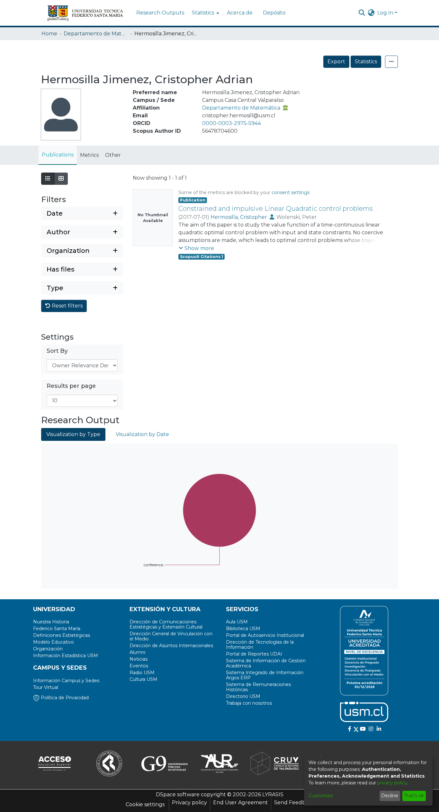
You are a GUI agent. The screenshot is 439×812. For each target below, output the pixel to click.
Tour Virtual (45, 687)
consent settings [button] (290, 192)
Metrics (89, 155)
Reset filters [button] (66, 306)
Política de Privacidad (64, 697)
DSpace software (178, 794)
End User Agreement (240, 802)
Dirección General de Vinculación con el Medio (171, 636)
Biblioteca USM (243, 628)
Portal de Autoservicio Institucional (265, 635)
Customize (321, 796)
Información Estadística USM (65, 655)
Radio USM (142, 672)
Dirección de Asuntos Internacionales (171, 645)
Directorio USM (243, 696)
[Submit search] (362, 13)
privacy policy (392, 783)
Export (336, 61)
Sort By (57, 350)
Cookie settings (145, 804)
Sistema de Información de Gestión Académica (266, 663)
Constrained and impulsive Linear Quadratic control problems (275, 208)
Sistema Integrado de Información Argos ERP (264, 675)
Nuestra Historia (51, 622)
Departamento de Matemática (96, 34)
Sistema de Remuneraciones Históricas (258, 687)
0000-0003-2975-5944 (231, 123)
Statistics (366, 61)
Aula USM (237, 622)
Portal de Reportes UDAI (254, 654)
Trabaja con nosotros (249, 703)
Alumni (137, 652)
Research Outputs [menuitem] (160, 13)
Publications (58, 155)
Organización (48, 649)
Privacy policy (189, 802)
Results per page (71, 385)
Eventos (139, 666)
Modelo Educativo (53, 642)
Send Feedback (294, 802)
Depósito (274, 13)
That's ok (414, 796)
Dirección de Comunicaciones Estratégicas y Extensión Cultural (166, 624)
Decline (389, 796)
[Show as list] (48, 179)
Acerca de (240, 13)
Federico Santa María (56, 628)
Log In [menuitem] (385, 13)
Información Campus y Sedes (66, 680)
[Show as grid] (61, 179)
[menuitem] (205, 13)
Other (113, 155)
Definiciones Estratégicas (61, 635)
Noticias (139, 659)
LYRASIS (272, 794)
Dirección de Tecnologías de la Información (260, 644)
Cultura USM (143, 679)
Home (49, 34)
